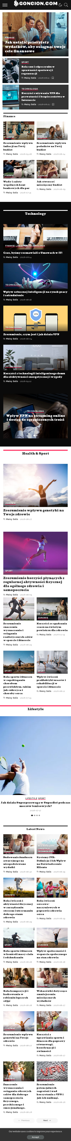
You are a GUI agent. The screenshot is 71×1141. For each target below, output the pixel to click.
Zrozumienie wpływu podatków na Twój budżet (51, 146)
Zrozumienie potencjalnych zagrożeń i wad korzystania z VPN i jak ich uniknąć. (50, 1091)
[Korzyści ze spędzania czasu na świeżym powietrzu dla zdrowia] (52, 608)
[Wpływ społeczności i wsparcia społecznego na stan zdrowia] (52, 938)
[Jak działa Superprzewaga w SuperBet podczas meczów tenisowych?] (35, 755)
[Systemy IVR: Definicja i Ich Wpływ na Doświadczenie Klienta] (52, 844)
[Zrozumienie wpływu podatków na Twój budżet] (52, 130)
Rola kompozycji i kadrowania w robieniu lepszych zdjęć (15, 996)
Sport (25, 62)
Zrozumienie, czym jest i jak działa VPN (31, 334)
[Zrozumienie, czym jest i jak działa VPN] (35, 318)
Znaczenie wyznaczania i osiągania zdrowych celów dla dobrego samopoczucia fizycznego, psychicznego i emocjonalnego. (17, 1096)
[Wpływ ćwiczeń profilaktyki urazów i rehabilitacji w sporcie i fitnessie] (52, 662)
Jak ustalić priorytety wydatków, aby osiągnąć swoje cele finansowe (35, 47)
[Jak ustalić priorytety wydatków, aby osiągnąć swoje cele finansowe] (35, 34)
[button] (34, 435)
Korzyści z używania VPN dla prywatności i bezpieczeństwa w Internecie (43, 97)
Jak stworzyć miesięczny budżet (49, 183)
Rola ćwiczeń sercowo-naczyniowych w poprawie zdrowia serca (49, 907)
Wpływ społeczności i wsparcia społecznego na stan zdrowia (52, 954)
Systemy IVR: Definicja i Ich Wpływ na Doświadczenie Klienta (51, 862)
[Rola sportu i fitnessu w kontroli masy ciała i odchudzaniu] (18, 938)
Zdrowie (10, 503)
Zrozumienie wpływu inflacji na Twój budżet (18, 146)
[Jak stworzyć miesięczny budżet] (52, 169)
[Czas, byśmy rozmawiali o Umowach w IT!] (35, 237)
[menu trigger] (5, 5)
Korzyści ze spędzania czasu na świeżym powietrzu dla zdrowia (52, 627)
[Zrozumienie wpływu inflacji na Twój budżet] (18, 130)
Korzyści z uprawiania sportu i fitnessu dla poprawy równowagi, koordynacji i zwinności (51, 1043)
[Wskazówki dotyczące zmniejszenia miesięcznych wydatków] (52, 978)
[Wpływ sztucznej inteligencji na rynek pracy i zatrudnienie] (35, 276)
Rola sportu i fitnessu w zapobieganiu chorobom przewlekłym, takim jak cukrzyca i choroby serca (17, 685)
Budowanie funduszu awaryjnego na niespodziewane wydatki (17, 862)
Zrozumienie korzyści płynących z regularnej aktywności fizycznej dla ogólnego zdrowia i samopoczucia (33, 584)
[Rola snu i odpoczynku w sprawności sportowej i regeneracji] (10, 70)
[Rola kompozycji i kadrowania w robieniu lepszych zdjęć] (18, 978)
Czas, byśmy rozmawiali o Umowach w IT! (32, 252)
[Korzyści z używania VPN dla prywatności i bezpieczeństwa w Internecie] (10, 97)
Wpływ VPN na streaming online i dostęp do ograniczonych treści (35, 418)
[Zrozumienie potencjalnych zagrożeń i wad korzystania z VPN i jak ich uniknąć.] (52, 1071)
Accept (35, 1137)
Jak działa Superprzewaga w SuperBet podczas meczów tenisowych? (35, 804)
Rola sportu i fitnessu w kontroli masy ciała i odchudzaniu (18, 954)
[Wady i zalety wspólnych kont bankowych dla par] (18, 169)
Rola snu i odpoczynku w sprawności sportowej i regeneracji (38, 70)
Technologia (29, 89)
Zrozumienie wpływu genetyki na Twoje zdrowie (33, 512)
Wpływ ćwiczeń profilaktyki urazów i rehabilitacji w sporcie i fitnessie (51, 681)
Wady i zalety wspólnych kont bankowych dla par (16, 185)
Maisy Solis (30, 78)
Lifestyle (22, 246)
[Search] (65, 5)
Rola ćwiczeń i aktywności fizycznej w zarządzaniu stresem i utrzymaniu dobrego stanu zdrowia (18, 909)
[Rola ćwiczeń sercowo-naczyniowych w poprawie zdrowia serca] (52, 888)
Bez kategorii (46, 846)
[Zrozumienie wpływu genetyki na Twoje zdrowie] (35, 485)
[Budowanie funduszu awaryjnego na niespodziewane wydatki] (18, 844)
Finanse (10, 38)
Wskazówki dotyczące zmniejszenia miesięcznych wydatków (52, 996)
